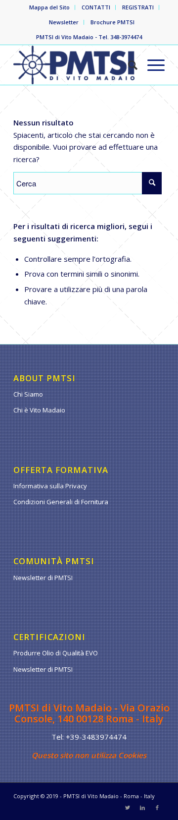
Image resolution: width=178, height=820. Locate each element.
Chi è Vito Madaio (39, 410)
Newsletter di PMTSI (43, 577)
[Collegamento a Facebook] (157, 807)
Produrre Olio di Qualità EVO (55, 652)
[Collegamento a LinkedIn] (142, 807)
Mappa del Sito (49, 7)
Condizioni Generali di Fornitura (60, 501)
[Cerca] (127, 65)
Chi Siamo (28, 394)
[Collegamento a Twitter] (127, 807)
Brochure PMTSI (112, 22)
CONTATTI (96, 7)
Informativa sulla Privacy (50, 485)
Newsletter (64, 22)
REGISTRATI (138, 7)
